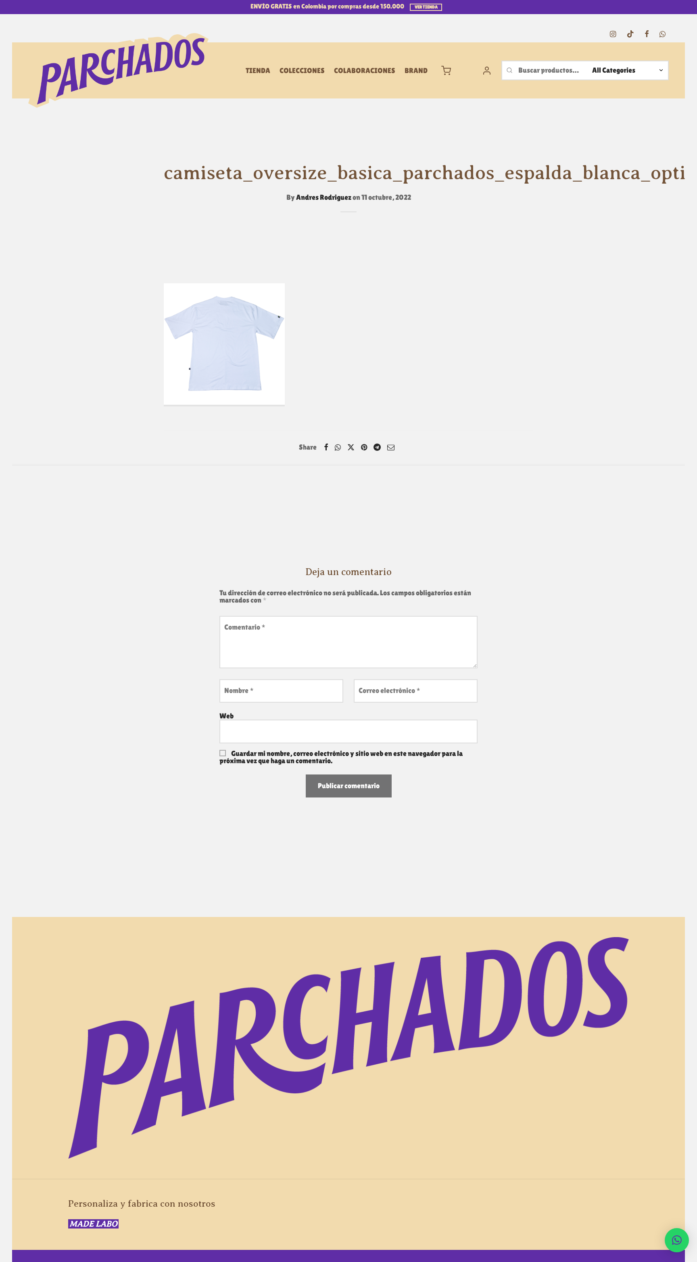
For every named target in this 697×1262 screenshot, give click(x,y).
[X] (351, 447)
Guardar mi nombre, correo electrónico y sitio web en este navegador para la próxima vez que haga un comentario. (341, 757)
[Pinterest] (364, 447)
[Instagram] (613, 34)
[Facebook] (646, 34)
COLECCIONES (302, 70)
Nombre (239, 690)
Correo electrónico (389, 690)
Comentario (244, 627)
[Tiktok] (630, 34)
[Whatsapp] (662, 34)
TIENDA (258, 70)
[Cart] (446, 70)
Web (226, 716)
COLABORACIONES (364, 70)
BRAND (416, 70)
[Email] (391, 447)
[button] (677, 1240)
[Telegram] (377, 447)
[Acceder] (487, 70)
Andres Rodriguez (323, 197)
